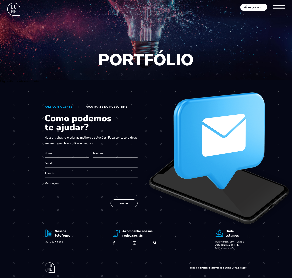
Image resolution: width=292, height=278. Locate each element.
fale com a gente (58, 107)
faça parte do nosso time (106, 107)
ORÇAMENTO (255, 7)
